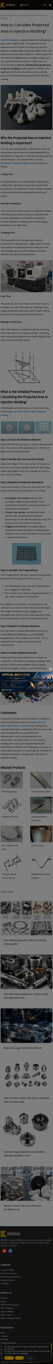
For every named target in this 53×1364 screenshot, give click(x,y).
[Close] (50, 669)
